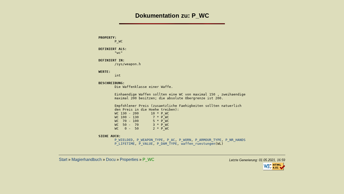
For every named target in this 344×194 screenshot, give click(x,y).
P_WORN (185, 140)
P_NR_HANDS (235, 140)
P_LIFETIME (125, 144)
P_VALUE (146, 144)
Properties (129, 159)
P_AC (171, 140)
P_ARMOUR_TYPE (208, 140)
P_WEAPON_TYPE (150, 140)
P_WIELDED (124, 140)
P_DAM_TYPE (167, 144)
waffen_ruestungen (198, 144)
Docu (111, 159)
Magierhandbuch (87, 159)
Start (63, 159)
